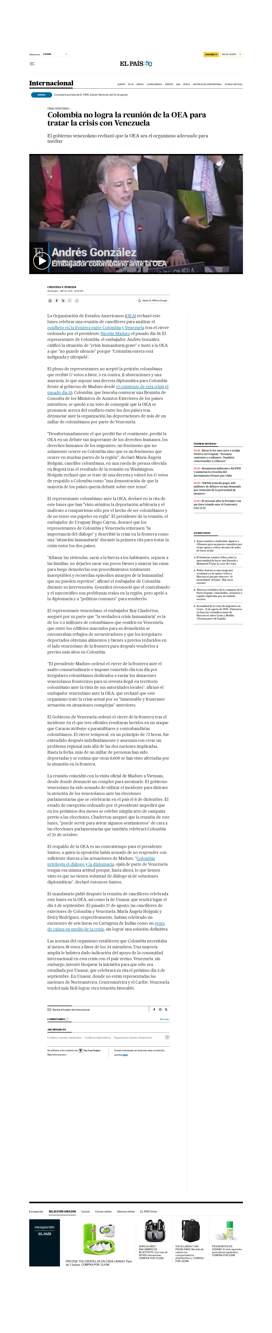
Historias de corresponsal (207, 84)
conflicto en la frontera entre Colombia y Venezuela (95, 327)
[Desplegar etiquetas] (167, 1037)
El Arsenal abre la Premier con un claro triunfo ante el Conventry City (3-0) (217, 504)
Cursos (85, 1211)
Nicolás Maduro (115, 333)
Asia (178, 84)
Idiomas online (126, 1211)
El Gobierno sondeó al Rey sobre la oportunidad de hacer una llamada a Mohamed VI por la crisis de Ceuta (217, 560)
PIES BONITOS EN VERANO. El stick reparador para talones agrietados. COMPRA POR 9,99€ (227, 1251)
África (186, 84)
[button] (136, 214)
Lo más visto (202, 533)
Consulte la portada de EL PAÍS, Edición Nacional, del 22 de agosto (91, 94)
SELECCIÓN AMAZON (62, 1211)
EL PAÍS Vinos (148, 1211)
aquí (125, 1054)
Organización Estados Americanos (133, 1037)
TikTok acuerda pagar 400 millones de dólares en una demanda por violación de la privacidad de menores (217, 488)
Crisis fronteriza (58, 108)
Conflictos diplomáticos (98, 1037)
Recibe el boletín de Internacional (71, 1009)
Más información (56, 1054)
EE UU (131, 84)
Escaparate (36, 1211)
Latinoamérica (154, 84)
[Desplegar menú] (32, 64)
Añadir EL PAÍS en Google (154, 300)
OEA (130, 315)
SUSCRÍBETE (211, 54)
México (140, 84)
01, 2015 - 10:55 (71, 291)
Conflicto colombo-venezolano (64, 1037)
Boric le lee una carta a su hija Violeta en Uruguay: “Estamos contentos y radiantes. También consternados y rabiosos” (217, 456)
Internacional (51, 83)
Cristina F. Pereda (61, 287)
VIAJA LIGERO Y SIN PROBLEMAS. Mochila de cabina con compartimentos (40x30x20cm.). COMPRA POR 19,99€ (189, 1254)
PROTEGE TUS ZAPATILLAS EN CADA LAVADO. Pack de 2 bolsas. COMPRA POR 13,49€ (99, 1263)
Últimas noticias (233, 84)
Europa (121, 84)
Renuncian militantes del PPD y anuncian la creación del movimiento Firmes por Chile (217, 472)
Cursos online (103, 1211)
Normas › (165, 1019)
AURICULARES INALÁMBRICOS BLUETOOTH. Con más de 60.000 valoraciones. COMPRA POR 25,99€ (153, 1252)
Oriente (169, 84)
